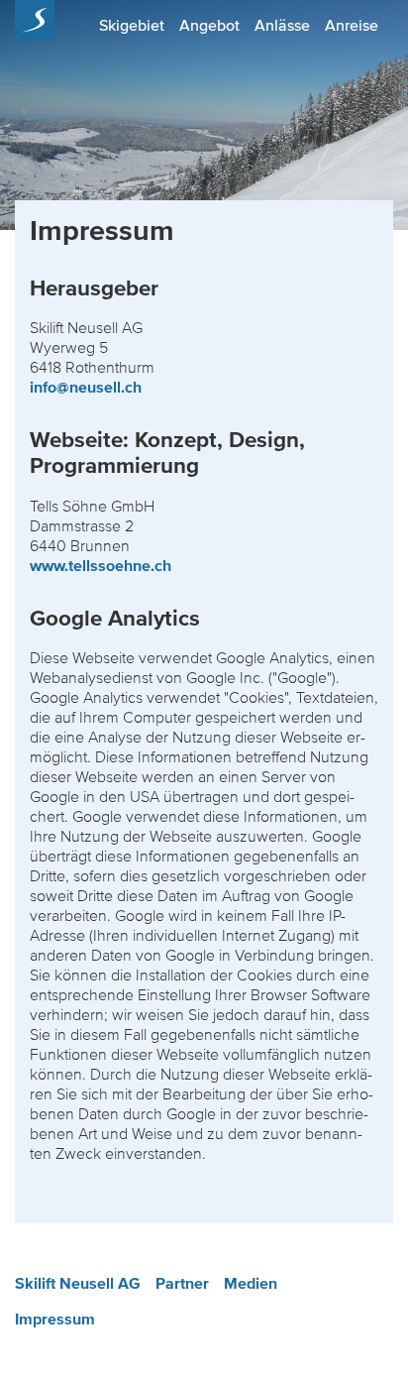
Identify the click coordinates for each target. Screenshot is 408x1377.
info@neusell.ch (86, 388)
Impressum (55, 1319)
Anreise (351, 25)
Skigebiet (131, 25)
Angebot (209, 25)
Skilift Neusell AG (78, 1284)
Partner (182, 1284)
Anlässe (282, 25)
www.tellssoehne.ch (100, 566)
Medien (250, 1284)
